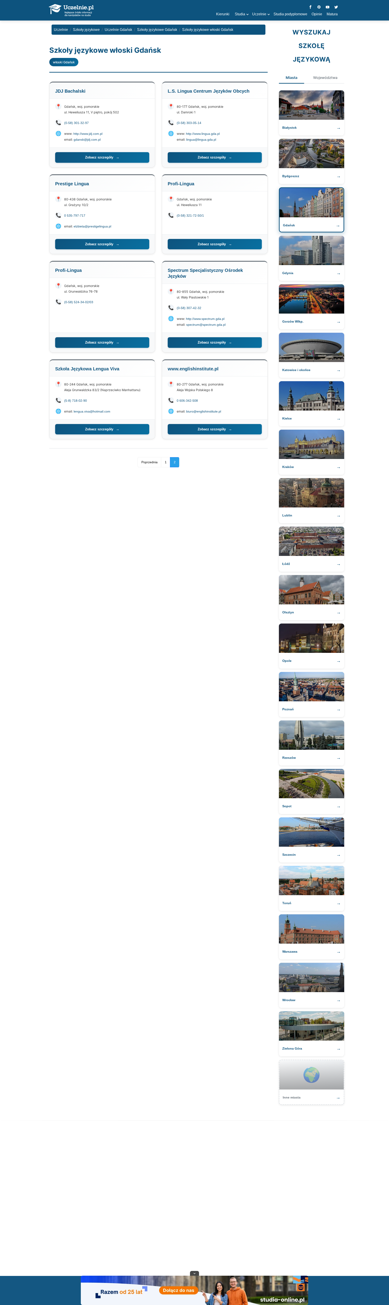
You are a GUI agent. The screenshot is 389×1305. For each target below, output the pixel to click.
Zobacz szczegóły (102, 157)
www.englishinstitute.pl (193, 368)
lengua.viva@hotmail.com (92, 411)
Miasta (291, 77)
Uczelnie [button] (259, 14)
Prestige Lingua (72, 183)
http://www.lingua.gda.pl (203, 133)
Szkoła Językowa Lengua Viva (87, 368)
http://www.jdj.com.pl (87, 133)
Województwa (325, 77)
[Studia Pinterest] (319, 7)
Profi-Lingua (181, 183)
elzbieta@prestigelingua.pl (92, 226)
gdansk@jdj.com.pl (87, 139)
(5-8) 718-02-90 (75, 400)
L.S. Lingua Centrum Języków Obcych (208, 91)
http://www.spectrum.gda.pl (205, 319)
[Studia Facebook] (310, 7)
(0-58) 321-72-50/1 (190, 215)
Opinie (317, 14)
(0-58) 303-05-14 (189, 123)
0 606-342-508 (187, 400)
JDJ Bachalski (70, 91)
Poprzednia (149, 462)
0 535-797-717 (74, 215)
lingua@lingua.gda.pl (201, 139)
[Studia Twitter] (336, 7)
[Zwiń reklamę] (194, 1273)
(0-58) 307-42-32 (189, 308)
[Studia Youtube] (327, 7)
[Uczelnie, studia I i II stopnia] (71, 10)
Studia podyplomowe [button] (290, 14)
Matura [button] (332, 14)
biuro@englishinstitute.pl (203, 411)
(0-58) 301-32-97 (76, 123)
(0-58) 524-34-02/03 (78, 302)
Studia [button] (240, 14)
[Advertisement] (194, 1199)
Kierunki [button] (222, 14)
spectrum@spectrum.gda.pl (206, 324)
